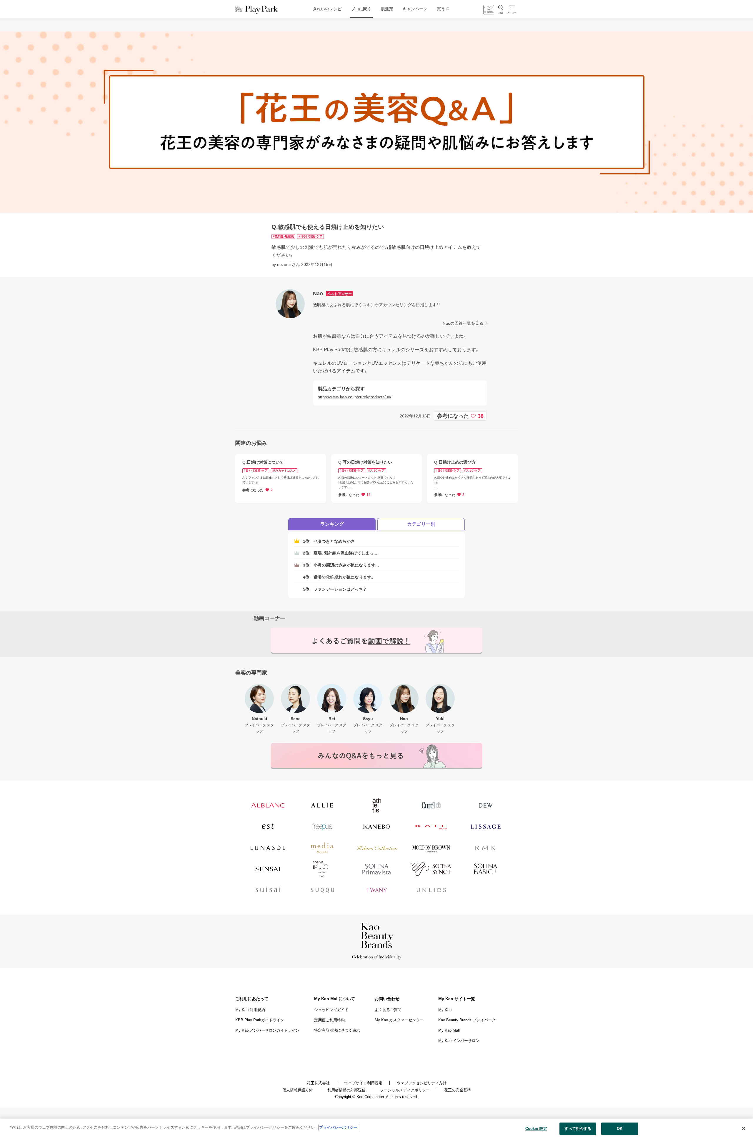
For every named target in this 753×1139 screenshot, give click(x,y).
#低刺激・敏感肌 (283, 236)
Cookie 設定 (536, 1128)
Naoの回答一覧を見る (463, 323)
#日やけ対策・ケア (310, 236)
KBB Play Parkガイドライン (259, 1020)
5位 (334, 589)
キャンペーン (415, 8)
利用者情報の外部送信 (346, 1090)
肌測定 (387, 8)
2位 (340, 553)
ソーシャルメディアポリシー (405, 1090)
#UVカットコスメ (284, 470)
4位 (338, 577)
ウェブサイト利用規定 (363, 1083)
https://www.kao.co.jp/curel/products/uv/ (354, 396)
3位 (341, 565)
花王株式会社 (318, 1083)
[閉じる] (743, 1128)
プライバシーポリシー (338, 1127)
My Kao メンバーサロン (458, 1041)
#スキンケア (376, 470)
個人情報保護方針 (297, 1090)
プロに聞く (361, 8)
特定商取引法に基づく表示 (337, 1030)
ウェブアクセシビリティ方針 (422, 1083)
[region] (376, 1129)
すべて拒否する (578, 1128)
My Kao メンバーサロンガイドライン (267, 1030)
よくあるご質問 (388, 1010)
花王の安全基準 (457, 1090)
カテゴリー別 (421, 524)
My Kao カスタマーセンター (399, 1020)
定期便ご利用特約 (329, 1020)
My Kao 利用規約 (250, 1010)
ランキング (332, 524)
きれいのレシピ (327, 8)
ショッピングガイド (331, 1010)
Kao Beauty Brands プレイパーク (467, 1020)
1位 (329, 541)
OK (619, 1128)
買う (441, 8)
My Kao (445, 1010)
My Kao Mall (449, 1030)
